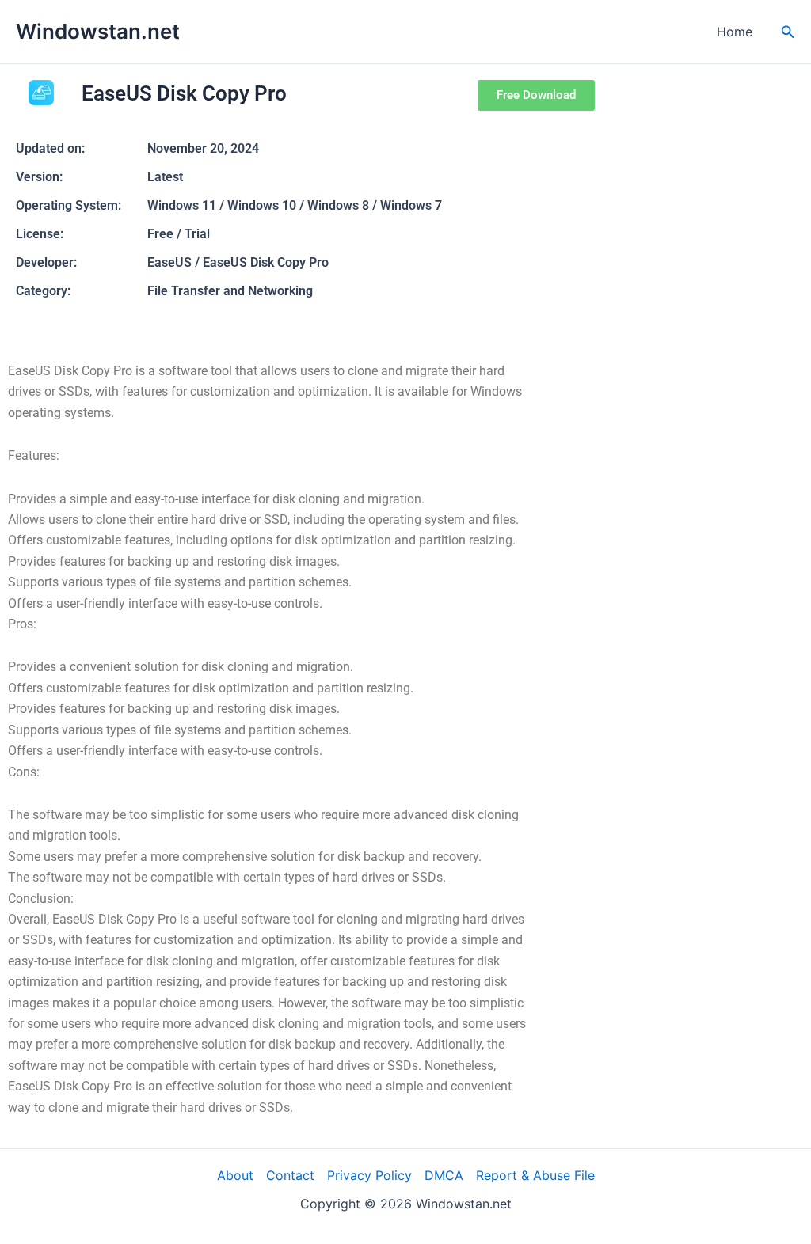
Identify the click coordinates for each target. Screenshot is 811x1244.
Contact (290, 1175)
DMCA (444, 1175)
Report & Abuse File (535, 1175)
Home (734, 32)
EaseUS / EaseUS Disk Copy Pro (238, 262)
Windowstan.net (98, 31)
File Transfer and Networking (230, 290)
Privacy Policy (369, 1175)
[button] (788, 32)
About (235, 1175)
